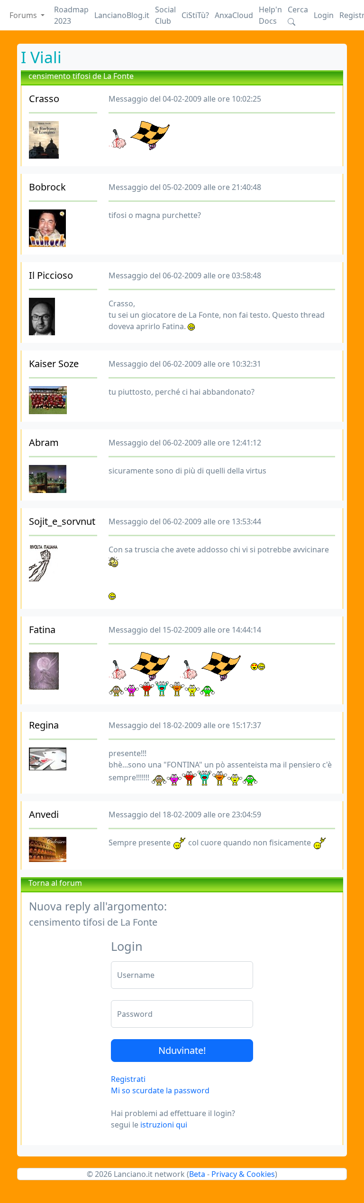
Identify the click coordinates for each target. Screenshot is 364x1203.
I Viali (41, 57)
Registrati (128, 1079)
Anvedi (44, 814)
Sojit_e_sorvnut (62, 521)
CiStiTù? (195, 15)
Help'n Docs (270, 15)
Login (324, 15)
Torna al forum (55, 883)
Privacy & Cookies (243, 1174)
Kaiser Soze (54, 363)
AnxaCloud (234, 15)
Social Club (165, 15)
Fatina (42, 629)
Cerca (298, 9)
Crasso (44, 98)
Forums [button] (24, 15)
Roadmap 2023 (71, 15)
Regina (44, 725)
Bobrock (47, 186)
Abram (44, 442)
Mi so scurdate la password (160, 1090)
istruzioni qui (163, 1124)
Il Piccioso (51, 275)
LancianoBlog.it (121, 15)
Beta (197, 1174)
